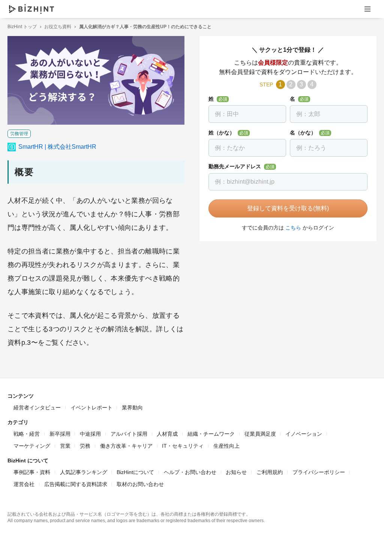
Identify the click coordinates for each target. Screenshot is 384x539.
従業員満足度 (260, 434)
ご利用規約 (269, 472)
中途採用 (90, 434)
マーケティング (32, 446)
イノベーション (303, 434)
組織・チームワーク (211, 434)
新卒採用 (60, 434)
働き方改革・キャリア (126, 446)
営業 (65, 446)
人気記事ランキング (83, 472)
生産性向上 (226, 446)
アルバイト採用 (129, 434)
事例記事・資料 (32, 472)
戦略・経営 (27, 434)
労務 (85, 446)
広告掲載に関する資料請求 (75, 484)
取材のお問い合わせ (140, 484)
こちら (293, 228)
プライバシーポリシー (318, 472)
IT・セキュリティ (183, 446)
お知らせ (236, 472)
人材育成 (167, 434)
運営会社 (24, 484)
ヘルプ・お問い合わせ (190, 472)
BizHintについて (135, 472)
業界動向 (132, 408)
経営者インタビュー (37, 408)
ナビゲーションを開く (367, 9)
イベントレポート (91, 408)
